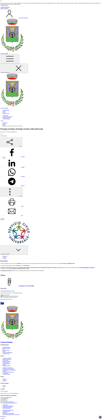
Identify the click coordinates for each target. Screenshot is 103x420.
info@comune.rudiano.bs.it (8, 401)
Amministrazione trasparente (8, 410)
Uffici (4, 349)
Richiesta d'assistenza (7, 408)
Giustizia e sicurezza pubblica (8, 368)
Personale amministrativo (7, 352)
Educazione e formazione (7, 367)
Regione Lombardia (4, 8)
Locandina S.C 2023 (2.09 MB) (26, 285)
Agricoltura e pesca (6, 374)
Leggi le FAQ (5, 404)
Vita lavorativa (5, 360)
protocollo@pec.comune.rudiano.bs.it (10, 402)
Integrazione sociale (6, 117)
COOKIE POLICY (4, 5)
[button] (6, 110)
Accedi (1, 120)
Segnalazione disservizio (7, 407)
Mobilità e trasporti (6, 365)
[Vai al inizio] (0, 301)
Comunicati (5, 379)
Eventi (4, 386)
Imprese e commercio (7, 361)
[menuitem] (14, 156)
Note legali (5, 412)
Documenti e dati (6, 353)
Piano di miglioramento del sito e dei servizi (11, 414)
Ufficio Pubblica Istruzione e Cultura (7, 290)
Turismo (4, 364)
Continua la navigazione (5, 7)
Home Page (5, 122)
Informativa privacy (6, 411)
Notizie (4, 378)
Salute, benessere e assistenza (8, 372)
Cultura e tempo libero (7, 359)
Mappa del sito (3, 416)
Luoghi (4, 385)
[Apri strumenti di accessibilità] (100, 417)
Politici (4, 351)
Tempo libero (5, 115)
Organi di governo (6, 347)
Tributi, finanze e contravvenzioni (9, 369)
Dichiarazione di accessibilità (8, 413)
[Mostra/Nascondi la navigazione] (9, 59)
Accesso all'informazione (7, 116)
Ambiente (5, 370)
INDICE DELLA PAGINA (5, 254)
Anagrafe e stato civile (7, 358)
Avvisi (4, 124)
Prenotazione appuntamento (8, 405)
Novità (4, 123)
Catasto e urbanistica (7, 363)
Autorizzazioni (5, 373)
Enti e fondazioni (6, 350)
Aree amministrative (6, 348)
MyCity (2, 418)
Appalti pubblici (6, 362)
